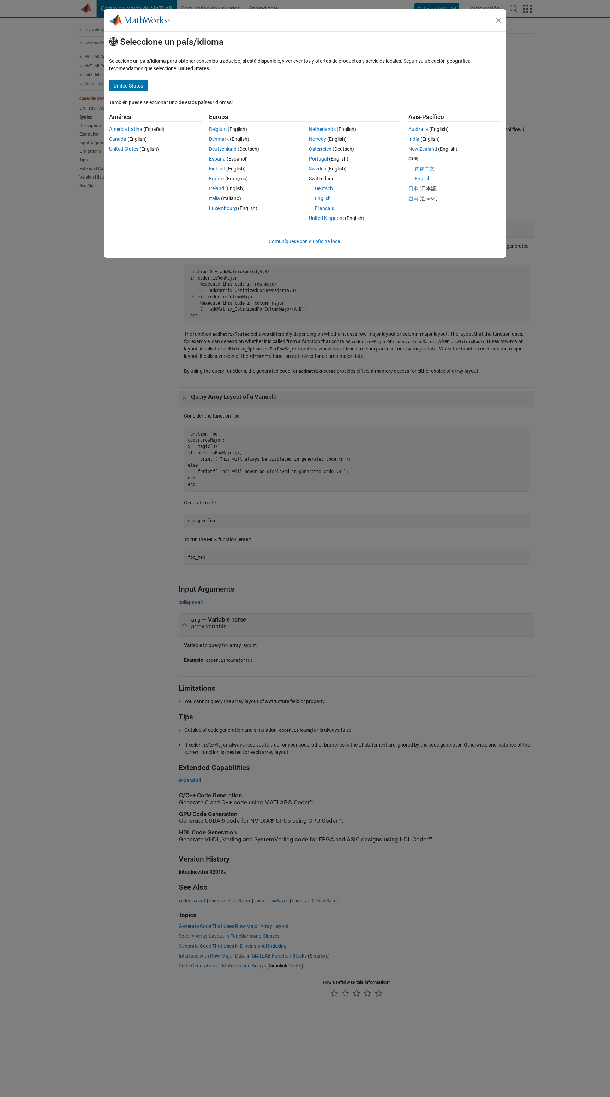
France (216, 178)
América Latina (125, 129)
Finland (217, 169)
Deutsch (324, 188)
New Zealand (422, 149)
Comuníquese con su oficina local (305, 241)
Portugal (318, 159)
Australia (418, 129)
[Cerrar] (498, 20)
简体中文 (425, 169)
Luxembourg (223, 208)
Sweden (317, 169)
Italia (214, 198)
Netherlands (322, 129)
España (217, 159)
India (413, 139)
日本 (413, 188)
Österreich (320, 149)
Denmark (219, 139)
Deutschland (223, 149)
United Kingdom (326, 218)
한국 (413, 198)
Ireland (216, 188)
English (323, 198)
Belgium (218, 129)
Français (324, 208)
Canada (117, 139)
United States (123, 149)
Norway (317, 139)
